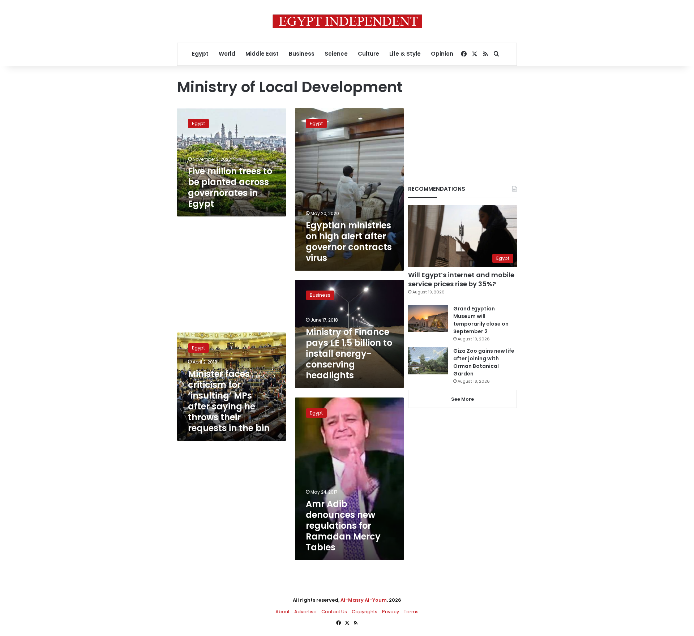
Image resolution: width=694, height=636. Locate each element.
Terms (411, 611)
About (282, 611)
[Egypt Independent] (347, 21)
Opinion (442, 53)
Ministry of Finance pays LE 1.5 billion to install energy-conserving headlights (349, 353)
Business (301, 53)
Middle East (262, 53)
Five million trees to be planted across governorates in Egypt (230, 187)
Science (336, 53)
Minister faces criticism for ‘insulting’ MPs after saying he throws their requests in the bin (229, 401)
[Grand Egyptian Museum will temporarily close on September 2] (428, 318)
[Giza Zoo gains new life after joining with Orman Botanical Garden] (428, 360)
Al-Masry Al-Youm (363, 600)
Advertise (305, 611)
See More (462, 399)
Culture (368, 53)
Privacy (390, 611)
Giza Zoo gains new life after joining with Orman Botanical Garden (483, 362)
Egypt (200, 53)
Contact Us (334, 611)
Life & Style (405, 53)
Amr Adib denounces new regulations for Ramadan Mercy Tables (343, 525)
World (227, 53)
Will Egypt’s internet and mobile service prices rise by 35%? (461, 279)
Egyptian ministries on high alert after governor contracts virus (349, 241)
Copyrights (364, 611)
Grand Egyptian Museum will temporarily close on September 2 (481, 320)
